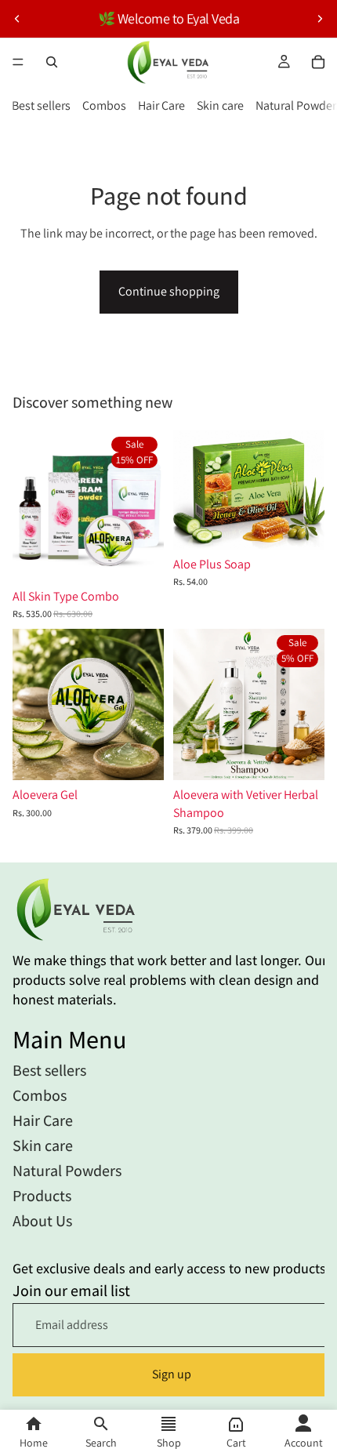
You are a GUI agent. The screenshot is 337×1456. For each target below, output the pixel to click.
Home (34, 1443)
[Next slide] (320, 19)
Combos (104, 105)
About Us (42, 1221)
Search (101, 1443)
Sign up (171, 1375)
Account (303, 1443)
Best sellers (41, 105)
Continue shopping (168, 291)
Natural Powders (67, 1170)
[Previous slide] (17, 19)
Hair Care (161, 105)
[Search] (51, 62)
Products (42, 1195)
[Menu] (18, 62)
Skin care (220, 105)
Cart (236, 1443)
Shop (169, 1443)
